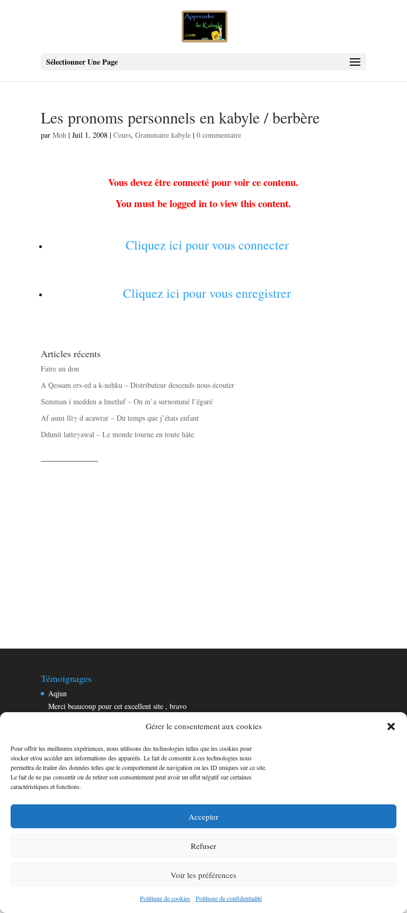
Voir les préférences (203, 875)
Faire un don (60, 369)
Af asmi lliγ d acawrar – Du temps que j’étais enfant (120, 418)
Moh (59, 135)
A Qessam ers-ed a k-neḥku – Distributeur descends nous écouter (137, 385)
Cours (122, 135)
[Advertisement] (203, 543)
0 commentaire (219, 135)
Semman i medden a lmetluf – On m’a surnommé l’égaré (127, 401)
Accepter (203, 816)
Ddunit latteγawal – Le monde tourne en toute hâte (117, 434)
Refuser (203, 845)
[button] (391, 726)
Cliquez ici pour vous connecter (207, 244)
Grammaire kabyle (163, 135)
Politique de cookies (165, 898)
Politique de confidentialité (229, 898)
